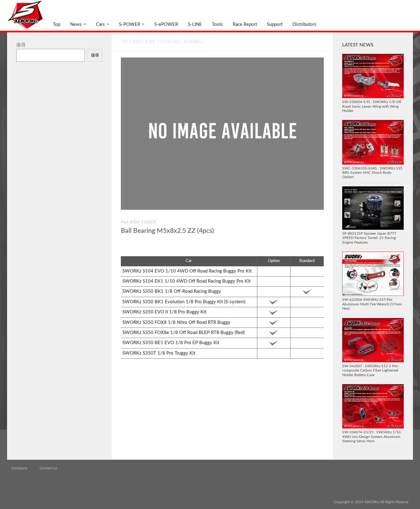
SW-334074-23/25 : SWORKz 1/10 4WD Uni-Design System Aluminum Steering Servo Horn (371, 436)
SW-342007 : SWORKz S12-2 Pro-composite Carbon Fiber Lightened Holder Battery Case (370, 370)
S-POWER (129, 24)
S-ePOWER (166, 24)
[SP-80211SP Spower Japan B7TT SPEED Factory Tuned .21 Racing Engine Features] (373, 208)
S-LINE (195, 24)
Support (275, 24)
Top (56, 24)
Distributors (304, 24)
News (76, 24)
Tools (217, 24)
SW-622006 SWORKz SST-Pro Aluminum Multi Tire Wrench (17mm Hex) (372, 304)
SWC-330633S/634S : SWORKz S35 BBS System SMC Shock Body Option (372, 172)
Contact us (48, 468)
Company (19, 468)
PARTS (138, 42)
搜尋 (21, 45)
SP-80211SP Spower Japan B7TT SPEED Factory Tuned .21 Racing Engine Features (369, 238)
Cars (100, 24)
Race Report (245, 24)
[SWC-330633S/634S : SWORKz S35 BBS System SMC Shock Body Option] (373, 142)
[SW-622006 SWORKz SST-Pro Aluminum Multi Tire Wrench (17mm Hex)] (373, 274)
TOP (124, 42)
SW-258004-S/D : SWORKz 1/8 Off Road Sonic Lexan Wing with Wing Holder (371, 106)
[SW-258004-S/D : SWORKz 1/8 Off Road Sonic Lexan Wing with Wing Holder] (373, 76)
